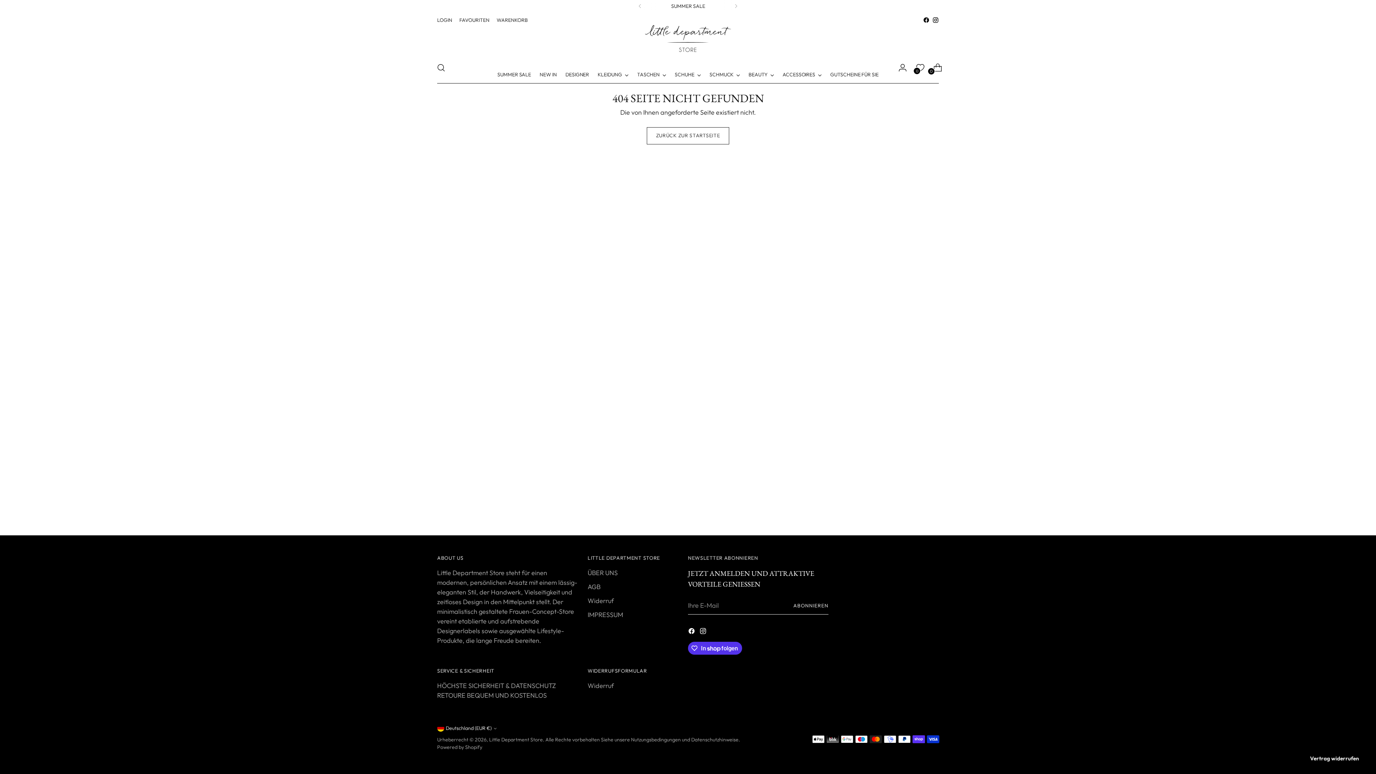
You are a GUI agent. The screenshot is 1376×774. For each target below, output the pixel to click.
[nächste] (736, 6)
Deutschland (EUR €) (469, 728)
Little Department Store (516, 739)
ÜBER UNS (603, 573)
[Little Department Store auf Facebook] (926, 20)
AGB (594, 587)
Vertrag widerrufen (1334, 758)
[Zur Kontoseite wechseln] (900, 68)
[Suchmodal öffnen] (441, 68)
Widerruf (601, 601)
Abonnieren (811, 605)
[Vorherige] (640, 6)
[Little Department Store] (688, 38)
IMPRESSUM (605, 615)
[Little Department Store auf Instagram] (935, 20)
